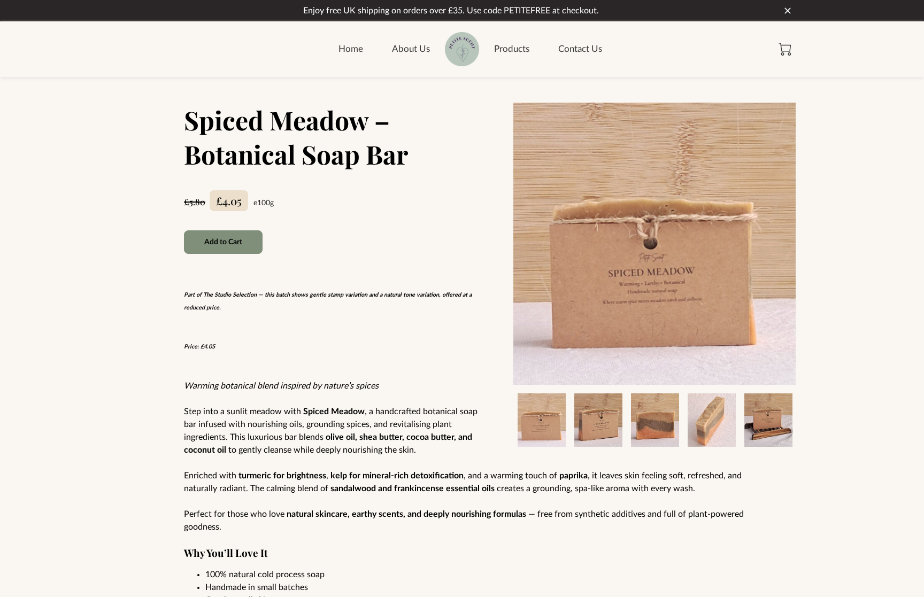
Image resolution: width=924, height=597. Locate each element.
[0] (785, 49)
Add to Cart (223, 242)
